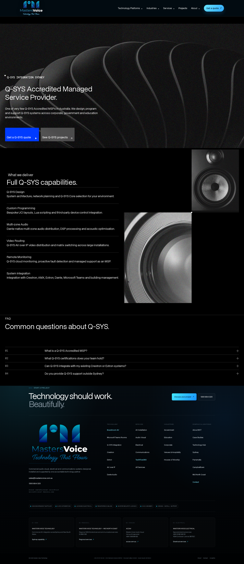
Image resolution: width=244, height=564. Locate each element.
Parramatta (197, 460)
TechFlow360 (141, 460)
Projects (182, 8)
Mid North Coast (199, 474)
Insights (212, 558)
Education (168, 437)
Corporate (168, 445)
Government (169, 430)
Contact (196, 482)
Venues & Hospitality (172, 452)
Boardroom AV (113, 430)
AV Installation (141, 430)
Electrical (139, 445)
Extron (109, 460)
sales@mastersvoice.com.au (41, 478)
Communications (142, 452)
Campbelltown (198, 467)
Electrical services (180, 542)
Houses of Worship (172, 460)
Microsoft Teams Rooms (117, 437)
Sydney (196, 452)
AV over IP (111, 467)
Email (199, 558)
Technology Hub (199, 445)
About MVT (197, 430)
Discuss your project (184, 397)
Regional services (86, 539)
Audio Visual (141, 437)
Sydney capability (39, 539)
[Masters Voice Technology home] (35, 8)
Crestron (110, 452)
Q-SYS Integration (114, 445)
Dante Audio (112, 474)
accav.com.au (132, 542)
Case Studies (198, 437)
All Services (140, 467)
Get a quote (214, 8)
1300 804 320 (207, 397)
